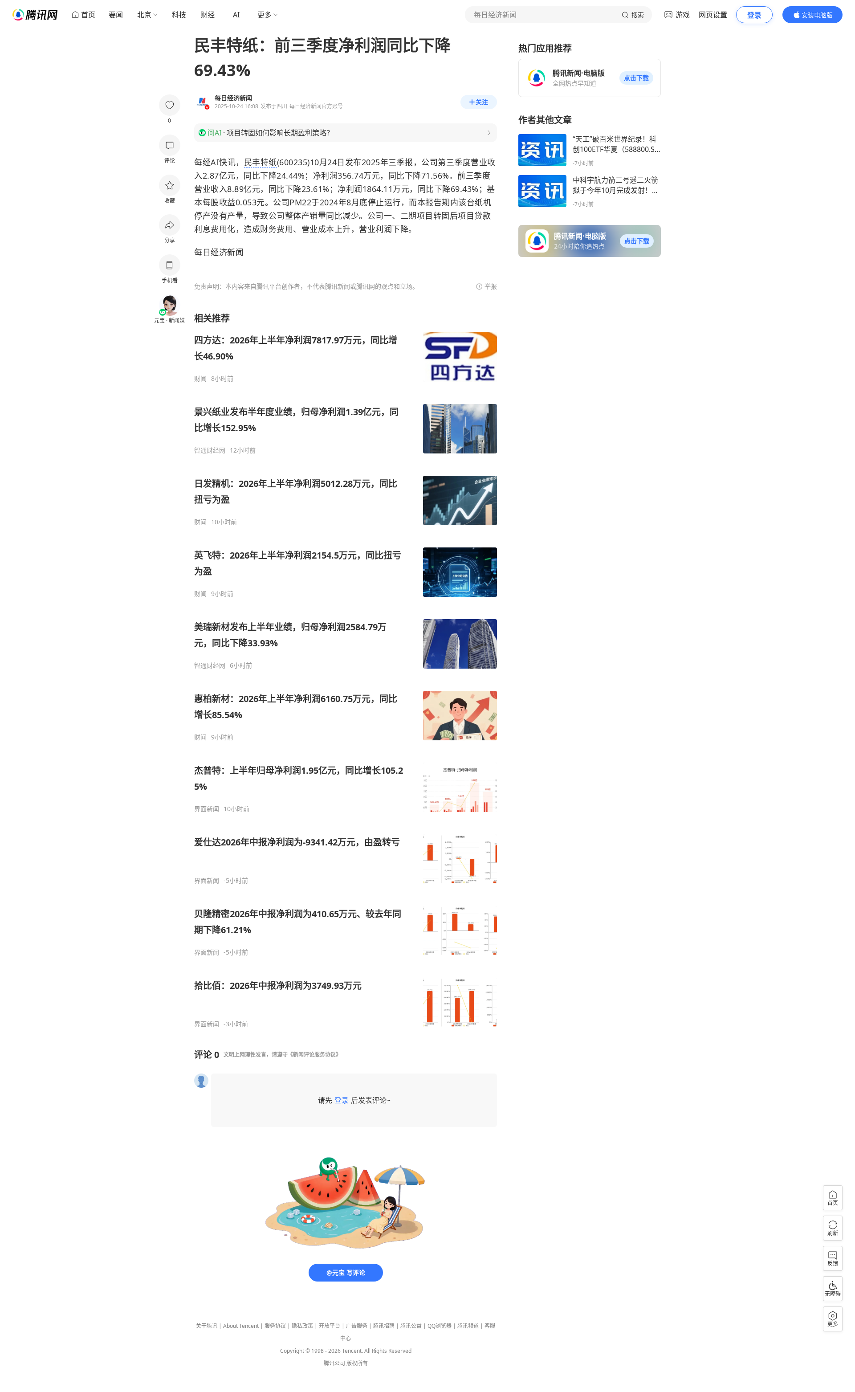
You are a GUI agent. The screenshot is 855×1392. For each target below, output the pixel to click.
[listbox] (345, 670)
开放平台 (329, 1326)
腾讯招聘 (384, 1326)
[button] (636, 78)
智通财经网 (209, 450)
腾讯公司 (334, 1363)
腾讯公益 (411, 1326)
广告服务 (356, 1326)
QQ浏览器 (440, 1326)
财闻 (200, 379)
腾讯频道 (468, 1326)
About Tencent (241, 1326)
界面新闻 (206, 809)
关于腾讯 (206, 1326)
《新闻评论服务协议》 (314, 1054)
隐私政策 (302, 1326)
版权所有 (357, 1363)
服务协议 (275, 1326)
